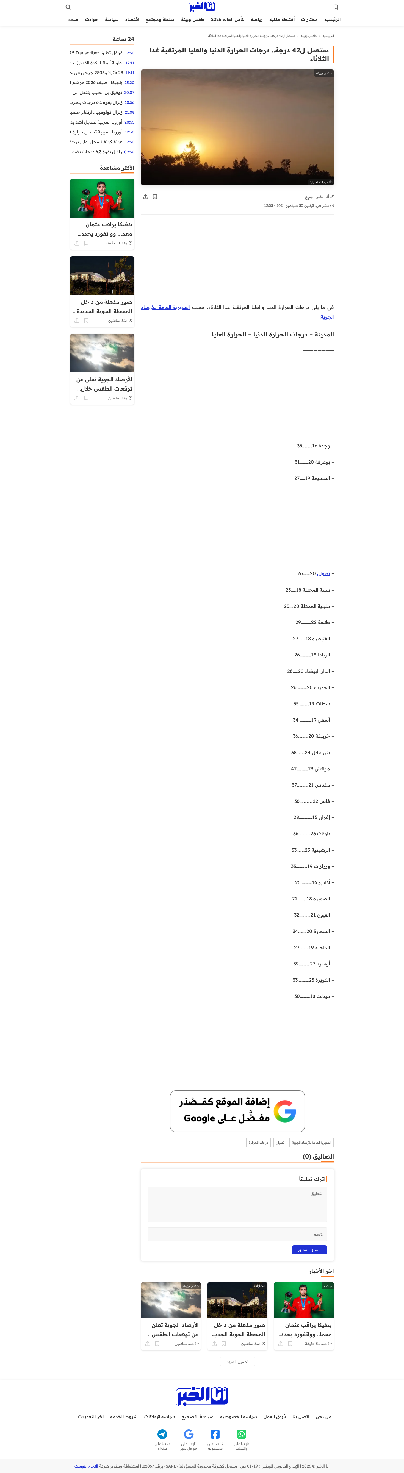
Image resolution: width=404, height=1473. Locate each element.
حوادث (91, 19)
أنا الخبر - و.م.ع (317, 196)
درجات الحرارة (258, 1143)
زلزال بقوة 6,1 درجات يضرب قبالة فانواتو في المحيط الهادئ (96, 102)
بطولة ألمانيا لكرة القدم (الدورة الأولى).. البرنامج (96, 62)
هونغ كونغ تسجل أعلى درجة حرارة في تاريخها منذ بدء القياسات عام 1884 (96, 141)
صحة (73, 19)
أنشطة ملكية (282, 19)
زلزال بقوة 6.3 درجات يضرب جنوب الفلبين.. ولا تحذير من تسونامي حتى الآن (96, 151)
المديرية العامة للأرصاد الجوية (311, 1143)
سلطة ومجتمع (160, 19)
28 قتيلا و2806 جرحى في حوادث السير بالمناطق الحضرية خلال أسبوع (96, 72)
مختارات (309, 19)
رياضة (257, 19)
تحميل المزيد (237, 1361)
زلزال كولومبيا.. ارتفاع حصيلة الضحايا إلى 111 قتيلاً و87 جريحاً (96, 112)
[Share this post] (145, 196)
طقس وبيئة (192, 19)
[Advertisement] (243, 261)
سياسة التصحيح (198, 1416)
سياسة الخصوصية (238, 1416)
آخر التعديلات (91, 1416)
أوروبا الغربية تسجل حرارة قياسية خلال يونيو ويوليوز (96, 132)
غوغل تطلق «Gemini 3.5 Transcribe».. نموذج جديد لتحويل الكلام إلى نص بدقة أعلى (96, 52)
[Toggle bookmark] (155, 196)
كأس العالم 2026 (227, 19)
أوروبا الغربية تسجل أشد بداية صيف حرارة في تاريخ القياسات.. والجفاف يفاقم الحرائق (96, 122)
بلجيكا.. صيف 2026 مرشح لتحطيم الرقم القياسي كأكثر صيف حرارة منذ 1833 (96, 82)
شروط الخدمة (124, 1416)
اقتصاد (132, 19)
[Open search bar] (68, 7)
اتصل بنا (300, 1416)
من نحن (323, 1416)
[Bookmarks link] (336, 7)
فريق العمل (275, 1416)
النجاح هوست (86, 1466)
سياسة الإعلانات (159, 1416)
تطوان (323, 573)
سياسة (112, 19)
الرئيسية (332, 19)
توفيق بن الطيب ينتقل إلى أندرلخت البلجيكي (96, 92)
